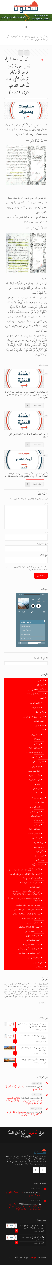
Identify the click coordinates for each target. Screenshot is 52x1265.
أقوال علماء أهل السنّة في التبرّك (31, 878)
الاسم (45, 532)
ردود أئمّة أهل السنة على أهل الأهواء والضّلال (26, 914)
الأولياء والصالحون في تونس (36, 689)
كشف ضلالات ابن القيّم (32, 931)
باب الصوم (36, 743)
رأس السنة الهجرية (34, 775)
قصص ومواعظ (39, 856)
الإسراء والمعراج (35, 766)
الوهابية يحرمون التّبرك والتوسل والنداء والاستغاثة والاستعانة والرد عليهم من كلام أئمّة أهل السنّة (26, 893)
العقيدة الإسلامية (39, 721)
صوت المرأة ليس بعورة (33, 922)
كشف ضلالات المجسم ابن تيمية (31, 944)
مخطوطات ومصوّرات (38, 864)
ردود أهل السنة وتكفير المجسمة (31, 918)
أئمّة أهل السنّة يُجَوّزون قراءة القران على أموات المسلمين (24, 869)
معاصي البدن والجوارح (37, 962)
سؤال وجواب (39, 802)
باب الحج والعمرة (35, 734)
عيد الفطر (37, 792)
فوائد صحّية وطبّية (39, 847)
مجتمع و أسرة (40, 860)
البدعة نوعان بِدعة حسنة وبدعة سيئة (30, 882)
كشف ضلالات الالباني (33, 940)
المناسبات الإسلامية (38, 761)
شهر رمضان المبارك (34, 779)
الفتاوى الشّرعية (39, 725)
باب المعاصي (36, 756)
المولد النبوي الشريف (34, 771)
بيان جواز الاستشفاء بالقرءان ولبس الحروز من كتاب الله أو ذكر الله (24, 899)
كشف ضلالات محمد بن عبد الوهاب (29, 953)
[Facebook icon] (18, 1261)
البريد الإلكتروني (42, 544)
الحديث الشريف (35, 703)
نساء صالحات (40, 967)
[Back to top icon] (9, 1257)
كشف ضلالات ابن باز (33, 935)
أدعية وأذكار (40, 685)
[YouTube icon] (15, 1261)
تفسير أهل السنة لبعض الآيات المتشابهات (28, 905)
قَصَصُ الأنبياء (40, 851)
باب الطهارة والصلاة (34, 748)
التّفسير (42, 698)
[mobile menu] (5, 5)
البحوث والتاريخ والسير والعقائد (35, 693)
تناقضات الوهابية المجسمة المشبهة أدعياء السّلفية (26, 909)
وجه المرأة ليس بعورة (33, 957)
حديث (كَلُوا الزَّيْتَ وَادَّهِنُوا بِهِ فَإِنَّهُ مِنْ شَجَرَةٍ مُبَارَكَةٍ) (23, 1088)
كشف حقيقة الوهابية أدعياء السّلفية (29, 927)
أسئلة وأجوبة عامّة (34, 807)
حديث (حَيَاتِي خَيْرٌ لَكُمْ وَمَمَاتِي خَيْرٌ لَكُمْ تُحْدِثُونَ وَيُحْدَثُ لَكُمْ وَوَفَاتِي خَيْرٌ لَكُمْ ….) (24, 1113)
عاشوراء (37, 784)
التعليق (45, 503)
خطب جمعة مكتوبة (38, 798)
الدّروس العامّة (39, 712)
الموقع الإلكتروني (43, 555)
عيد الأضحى (36, 788)
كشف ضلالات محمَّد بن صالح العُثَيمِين (29, 948)
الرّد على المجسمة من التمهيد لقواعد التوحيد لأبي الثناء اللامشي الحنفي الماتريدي (28, 435)
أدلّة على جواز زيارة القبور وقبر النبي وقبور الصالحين (25, 874)
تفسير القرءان (36, 707)
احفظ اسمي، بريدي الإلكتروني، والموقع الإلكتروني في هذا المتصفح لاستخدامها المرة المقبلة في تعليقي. (27, 568)
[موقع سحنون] (26, 7)
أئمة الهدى (41, 680)
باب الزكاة (37, 739)
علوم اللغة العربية (39, 842)
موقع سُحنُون (33, 1257)
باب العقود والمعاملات (33, 752)
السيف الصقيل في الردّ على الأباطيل (33, 716)
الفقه (42, 729)
